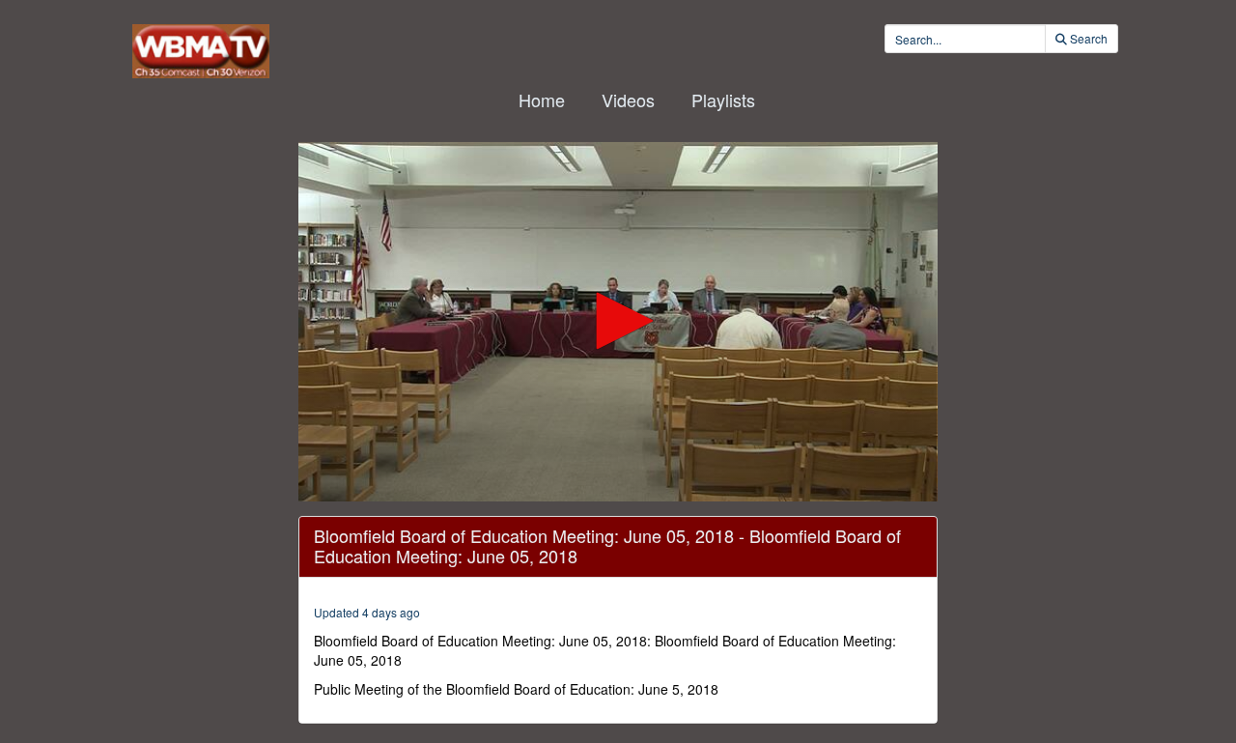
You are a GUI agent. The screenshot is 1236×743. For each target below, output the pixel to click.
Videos (628, 99)
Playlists (723, 99)
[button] (618, 320)
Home (542, 99)
